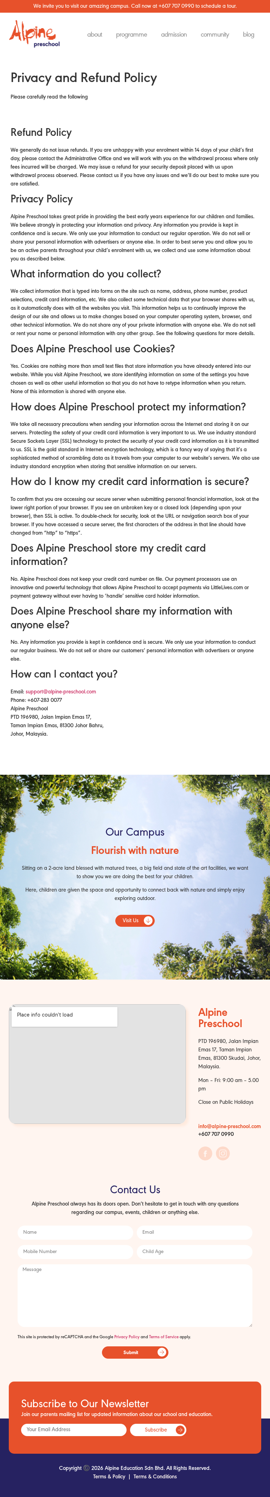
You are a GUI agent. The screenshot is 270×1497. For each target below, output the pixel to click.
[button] (135, 921)
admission (174, 34)
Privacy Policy (127, 1337)
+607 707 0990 (176, 6)
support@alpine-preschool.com (61, 692)
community (215, 34)
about (94, 34)
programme (131, 34)
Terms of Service (164, 1337)
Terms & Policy (109, 1477)
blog (248, 34)
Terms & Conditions (155, 1477)
